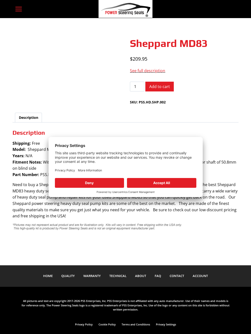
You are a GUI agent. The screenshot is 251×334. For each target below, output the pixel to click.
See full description (147, 70)
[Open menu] (19, 9)
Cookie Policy (107, 324)
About (140, 276)
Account (200, 276)
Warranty (92, 276)
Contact (177, 276)
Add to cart (159, 86)
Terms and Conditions (136, 324)
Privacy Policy (84, 324)
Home (48, 276)
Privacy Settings (166, 324)
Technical (117, 276)
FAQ (158, 276)
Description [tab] (28, 117)
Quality (68, 276)
